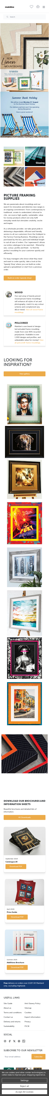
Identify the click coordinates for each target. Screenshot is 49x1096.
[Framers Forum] (23, 1041)
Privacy (28, 1022)
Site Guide (8, 1003)
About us (7, 1008)
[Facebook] (9, 1041)
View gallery (24, 374)
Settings (25, 1080)
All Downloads (24, 817)
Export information (32, 1017)
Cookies (28, 1012)
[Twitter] (14, 1041)
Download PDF (16, 866)
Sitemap (28, 1008)
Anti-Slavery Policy (32, 1003)
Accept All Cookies (24, 1091)
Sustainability (9, 1026)
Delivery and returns (12, 1022)
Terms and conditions (13, 1012)
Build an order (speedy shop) (19, 278)
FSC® (27, 1026)
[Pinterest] (19, 1041)
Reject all (24, 1086)
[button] (24, 46)
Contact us (8, 1017)
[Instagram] (5, 1041)
